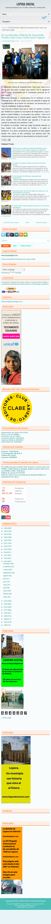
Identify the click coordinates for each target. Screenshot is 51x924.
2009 (6, 616)
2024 (6, 534)
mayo (5, 585)
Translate (18, 273)
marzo (5, 591)
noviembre (7, 567)
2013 (6, 604)
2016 (6, 558)
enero (5, 597)
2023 (6, 537)
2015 (6, 561)
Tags (14, 246)
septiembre (7, 573)
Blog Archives (26, 246)
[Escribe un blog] (4, 140)
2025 (6, 531)
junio (5, 582)
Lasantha (41, 904)
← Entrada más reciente (10, 222)
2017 (6, 555)
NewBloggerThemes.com (25, 907)
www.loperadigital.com (11, 41)
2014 (6, 601)
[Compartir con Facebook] (9, 140)
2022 (6, 540)
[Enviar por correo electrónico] (2, 140)
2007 (6, 622)
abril (5, 588)
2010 (6, 613)
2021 (6, 543)
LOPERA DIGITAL (26, 4)
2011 (6, 610)
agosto (6, 576)
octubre (6, 570)
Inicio (27, 222)
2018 (6, 552)
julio (5, 579)
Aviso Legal (7, 718)
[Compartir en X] (7, 140)
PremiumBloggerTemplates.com (26, 905)
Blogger (43, 901)
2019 (6, 549)
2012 (6, 607)
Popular (6, 246)
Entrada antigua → (42, 222)
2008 (6, 619)
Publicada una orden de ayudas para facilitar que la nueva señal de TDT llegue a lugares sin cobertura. (29, 149)
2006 (6, 625)
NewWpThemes (19, 904)
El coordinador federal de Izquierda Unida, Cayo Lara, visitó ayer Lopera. (23, 36)
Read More (12, 159)
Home (4, 28)
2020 (6, 546)
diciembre (7, 564)
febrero (6, 594)
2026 (6, 528)
